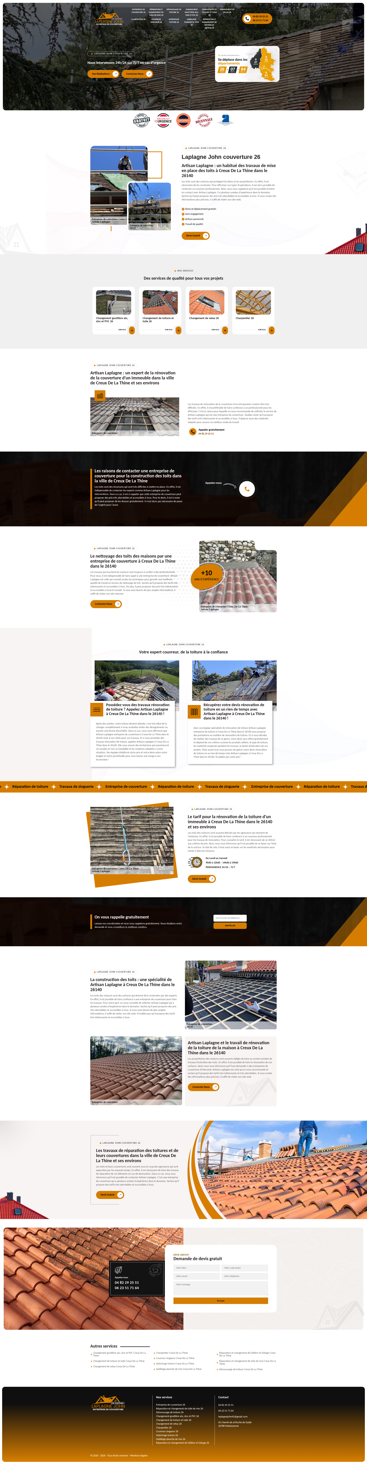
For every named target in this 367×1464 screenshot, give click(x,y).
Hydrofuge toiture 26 (201, 318)
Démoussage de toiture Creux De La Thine (241, 1369)
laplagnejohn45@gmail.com (232, 1416)
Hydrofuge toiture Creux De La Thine (175, 1363)
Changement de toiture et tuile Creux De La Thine (119, 1361)
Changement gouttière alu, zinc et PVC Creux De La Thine (119, 1354)
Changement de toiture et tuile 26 (209, 12)
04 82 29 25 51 (260, 16)
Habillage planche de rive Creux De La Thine (178, 1369)
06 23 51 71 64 (260, 20)
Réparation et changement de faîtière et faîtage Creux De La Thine (247, 1354)
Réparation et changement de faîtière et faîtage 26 (182, 1443)
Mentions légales (139, 1455)
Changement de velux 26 (169, 1424)
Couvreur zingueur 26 (155, 318)
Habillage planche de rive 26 (191, 22)
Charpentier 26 (138, 19)
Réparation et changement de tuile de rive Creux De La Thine (247, 1362)
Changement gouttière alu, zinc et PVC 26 (192, 12)
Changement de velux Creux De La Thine (114, 1366)
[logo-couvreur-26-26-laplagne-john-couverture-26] (109, 18)
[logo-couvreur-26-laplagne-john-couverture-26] (121, 1402)
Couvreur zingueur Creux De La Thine (175, 1358)
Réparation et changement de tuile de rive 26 (156, 12)
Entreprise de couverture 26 (170, 1405)
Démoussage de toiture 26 (170, 1412)
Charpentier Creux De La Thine (172, 1353)
